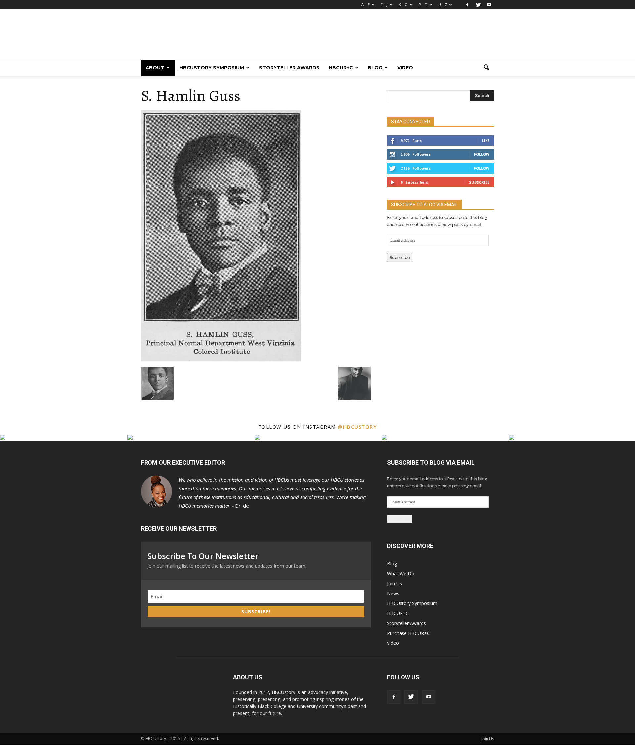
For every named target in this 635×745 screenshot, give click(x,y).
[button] (486, 68)
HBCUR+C (341, 68)
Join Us (394, 583)
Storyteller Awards (289, 68)
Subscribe (479, 182)
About (155, 68)
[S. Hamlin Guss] (221, 360)
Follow (481, 154)
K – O (403, 4)
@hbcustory (357, 426)
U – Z (442, 4)
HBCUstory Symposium (211, 68)
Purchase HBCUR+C (408, 633)
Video (405, 68)
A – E (365, 4)
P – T (423, 4)
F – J (384, 4)
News (393, 593)
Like (485, 140)
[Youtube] (489, 5)
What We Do (400, 573)
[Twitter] (478, 5)
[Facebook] (467, 5)
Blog (375, 68)
